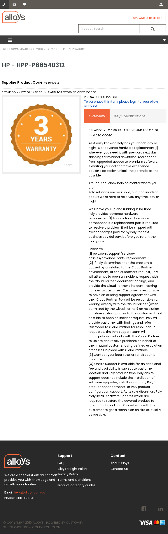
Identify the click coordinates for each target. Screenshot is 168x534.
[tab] (97, 116)
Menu (84, 39)
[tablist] (125, 267)
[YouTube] (152, 509)
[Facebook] (144, 509)
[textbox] (109, 28)
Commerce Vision (46, 527)
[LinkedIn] (161, 509)
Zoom (68, 165)
